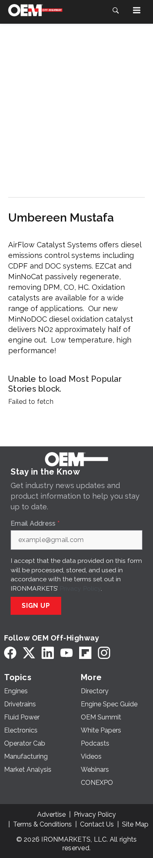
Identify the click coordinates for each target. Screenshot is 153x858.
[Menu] (137, 10)
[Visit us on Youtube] (66, 653)
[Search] (115, 10)
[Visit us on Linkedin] (48, 653)
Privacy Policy (80, 588)
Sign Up (36, 605)
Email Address (35, 523)
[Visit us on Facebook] (10, 653)
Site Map (135, 824)
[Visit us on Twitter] (29, 653)
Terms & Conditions (42, 824)
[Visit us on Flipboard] (85, 653)
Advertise (51, 814)
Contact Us (97, 824)
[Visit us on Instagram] (104, 653)
